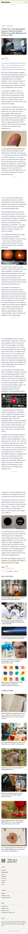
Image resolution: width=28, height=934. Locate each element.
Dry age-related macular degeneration (13, 148)
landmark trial (8, 85)
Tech (2, 884)
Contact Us (4, 906)
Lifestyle (3, 878)
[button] (10, 571)
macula (23, 153)
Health (3, 874)
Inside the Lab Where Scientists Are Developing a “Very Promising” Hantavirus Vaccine (11, 661)
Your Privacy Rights (7, 912)
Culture (3, 870)
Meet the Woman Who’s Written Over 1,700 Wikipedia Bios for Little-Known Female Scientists (12, 622)
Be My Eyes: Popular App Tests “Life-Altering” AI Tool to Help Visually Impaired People (12, 795)
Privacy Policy (5, 910)
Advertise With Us (6, 897)
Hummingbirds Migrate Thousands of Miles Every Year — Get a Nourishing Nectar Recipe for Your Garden (12, 822)
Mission (3, 893)
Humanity (4, 876)
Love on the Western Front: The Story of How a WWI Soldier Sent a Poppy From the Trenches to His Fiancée (13, 849)
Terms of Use (4, 908)
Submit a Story (5, 895)
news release (5, 113)
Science (3, 25)
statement (17, 542)
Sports (3, 882)
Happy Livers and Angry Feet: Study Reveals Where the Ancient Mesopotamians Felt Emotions (12, 684)
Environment (4, 872)
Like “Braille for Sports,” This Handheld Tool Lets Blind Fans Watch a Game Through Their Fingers (13, 560)
